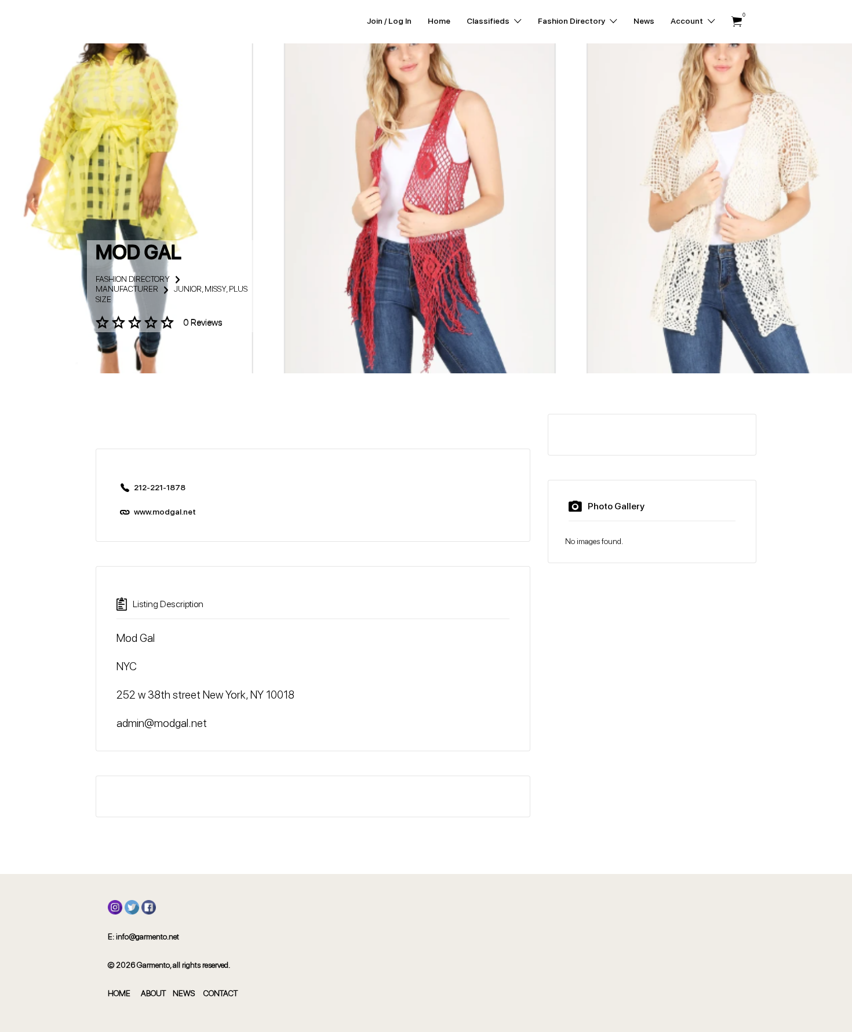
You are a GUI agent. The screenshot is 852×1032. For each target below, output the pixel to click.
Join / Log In (389, 20)
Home (439, 20)
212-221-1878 (159, 487)
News (643, 20)
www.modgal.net (165, 511)
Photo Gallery (616, 506)
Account (687, 20)
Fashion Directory (571, 20)
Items (736, 22)
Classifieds (488, 20)
